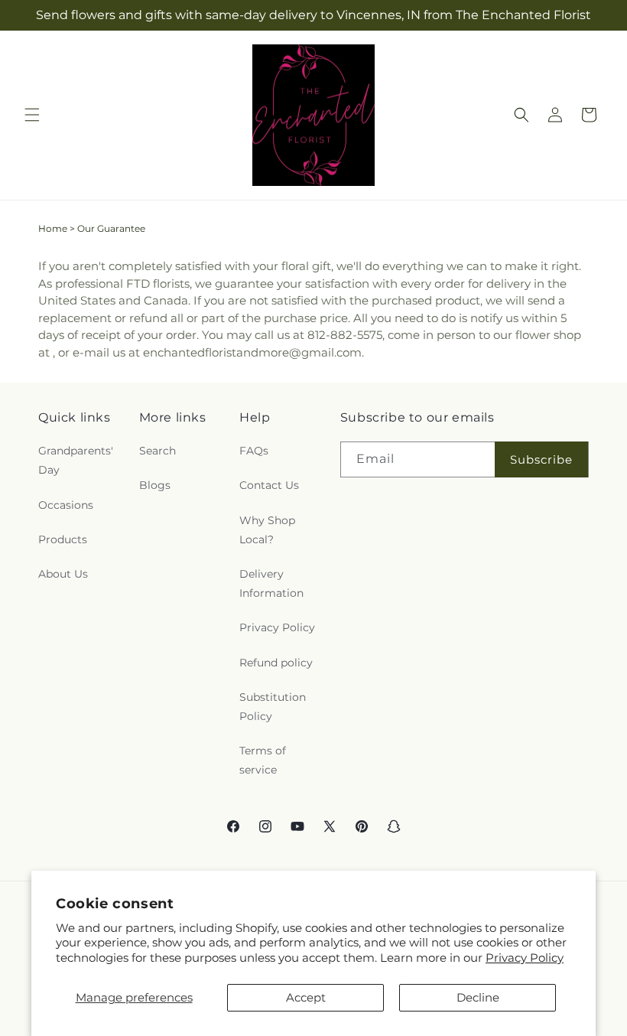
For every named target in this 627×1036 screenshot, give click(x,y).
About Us (63, 574)
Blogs (155, 485)
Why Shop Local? (267, 529)
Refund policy (276, 662)
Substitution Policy (272, 706)
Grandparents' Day (75, 460)
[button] (32, 115)
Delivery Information (271, 583)
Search (157, 451)
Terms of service (262, 760)
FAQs (253, 451)
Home (52, 228)
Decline (477, 997)
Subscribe (541, 459)
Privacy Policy (525, 957)
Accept (306, 997)
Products (62, 539)
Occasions (65, 505)
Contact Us (269, 485)
